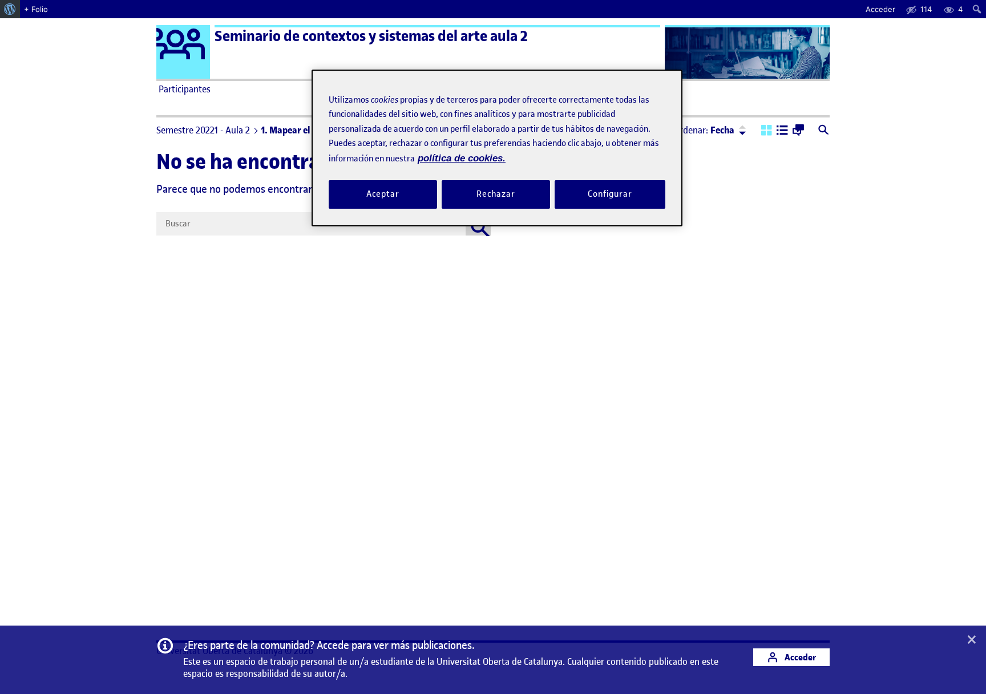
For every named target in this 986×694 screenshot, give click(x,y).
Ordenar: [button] (704, 130)
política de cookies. (462, 158)
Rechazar (495, 194)
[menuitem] (10, 9)
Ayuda (623, 89)
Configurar (610, 194)
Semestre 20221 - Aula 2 (203, 130)
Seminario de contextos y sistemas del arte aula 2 (371, 36)
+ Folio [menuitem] (36, 9)
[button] (766, 131)
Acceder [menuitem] (880, 9)
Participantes (185, 89)
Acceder (799, 657)
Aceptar (382, 194)
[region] (497, 148)
